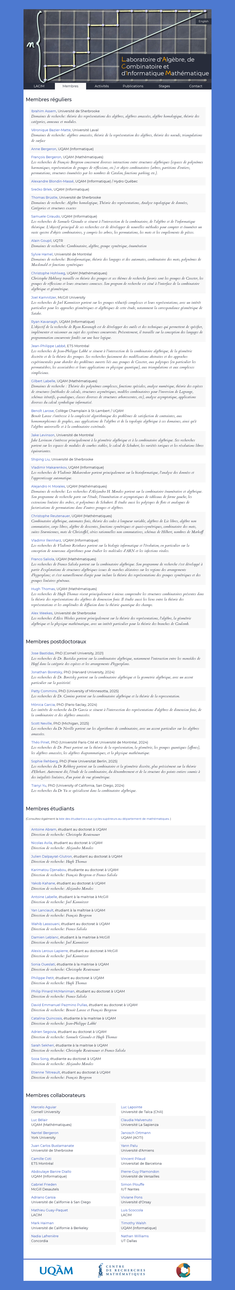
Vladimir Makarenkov (49, 467)
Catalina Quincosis (46, 1018)
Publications (133, 86)
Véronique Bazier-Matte (51, 130)
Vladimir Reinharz (46, 540)
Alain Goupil (41, 241)
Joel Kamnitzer (43, 297)
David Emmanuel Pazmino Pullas (59, 1005)
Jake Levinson (43, 435)
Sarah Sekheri (42, 1045)
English (204, 21)
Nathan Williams (135, 1236)
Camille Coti (41, 1159)
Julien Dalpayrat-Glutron (51, 856)
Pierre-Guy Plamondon (140, 1172)
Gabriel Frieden (44, 1184)
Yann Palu (129, 1146)
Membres (70, 86)
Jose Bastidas (42, 653)
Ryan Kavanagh (44, 322)
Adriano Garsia (43, 1197)
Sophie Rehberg (44, 761)
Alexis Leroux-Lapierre (49, 951)
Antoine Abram (43, 829)
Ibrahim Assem (43, 111)
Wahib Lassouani (45, 924)
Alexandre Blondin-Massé (52, 181)
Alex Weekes (42, 613)
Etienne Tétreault (45, 1072)
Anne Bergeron (43, 149)
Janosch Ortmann (136, 1133)
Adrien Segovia (43, 1032)
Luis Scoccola (132, 1210)
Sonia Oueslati (43, 964)
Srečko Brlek (41, 189)
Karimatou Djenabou (48, 870)
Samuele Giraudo (45, 216)
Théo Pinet (40, 742)
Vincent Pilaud (133, 1159)
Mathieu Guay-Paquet (49, 1210)
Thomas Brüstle (44, 198)
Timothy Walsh (133, 1223)
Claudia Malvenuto (136, 1120)
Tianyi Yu (38, 786)
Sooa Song (40, 1059)
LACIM (39, 86)
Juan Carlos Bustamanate (52, 1146)
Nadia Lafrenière (45, 1236)
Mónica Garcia (43, 705)
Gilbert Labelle (43, 381)
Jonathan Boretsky (46, 672)
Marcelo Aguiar (43, 1107)
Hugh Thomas (43, 589)
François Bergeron (46, 157)
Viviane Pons (131, 1197)
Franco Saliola (42, 559)
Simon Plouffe (132, 1184)
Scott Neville (41, 723)
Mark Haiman (42, 1223)
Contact (195, 86)
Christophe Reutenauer (50, 516)
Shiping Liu (40, 459)
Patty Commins (44, 691)
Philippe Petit (42, 978)
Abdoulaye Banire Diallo (51, 1172)
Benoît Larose (42, 411)
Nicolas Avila (41, 843)
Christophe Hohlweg (48, 273)
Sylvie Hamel (42, 254)
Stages (164, 86)
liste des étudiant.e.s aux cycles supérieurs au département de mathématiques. (114, 818)
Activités (102, 86)
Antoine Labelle (44, 897)
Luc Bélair (39, 1120)
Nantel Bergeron (45, 1133)
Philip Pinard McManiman (53, 991)
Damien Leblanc (45, 937)
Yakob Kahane (43, 883)
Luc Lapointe (131, 1107)
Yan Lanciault (42, 910)
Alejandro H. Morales (48, 486)
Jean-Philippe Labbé (48, 346)
